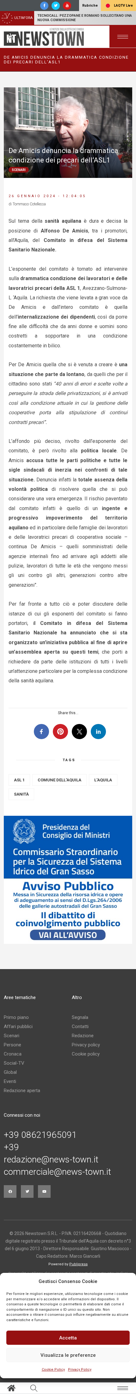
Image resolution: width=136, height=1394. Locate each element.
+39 (11, 1147)
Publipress (78, 1264)
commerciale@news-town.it (57, 1172)
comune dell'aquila (59, 780)
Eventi (10, 1081)
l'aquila (103, 780)
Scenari (11, 1035)
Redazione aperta (22, 1090)
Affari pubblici (18, 1026)
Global (10, 1072)
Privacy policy (86, 1045)
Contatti (80, 1026)
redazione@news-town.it (51, 1159)
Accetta (68, 1338)
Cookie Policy (53, 1370)
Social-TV (14, 1063)
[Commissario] (68, 880)
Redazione (83, 1035)
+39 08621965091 (40, 1135)
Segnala (80, 1017)
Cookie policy (86, 1054)
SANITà (21, 794)
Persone (12, 1045)
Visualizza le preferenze (68, 1355)
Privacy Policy (79, 1370)
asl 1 (19, 780)
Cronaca (13, 1054)
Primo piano (16, 1017)
